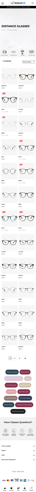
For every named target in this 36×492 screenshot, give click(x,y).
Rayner (3, 275)
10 (25, 358)
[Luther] (9, 337)
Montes (20, 133)
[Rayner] (9, 266)
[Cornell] (26, 100)
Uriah (20, 299)
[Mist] (9, 147)
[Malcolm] (9, 76)
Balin (2, 180)
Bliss (19, 204)
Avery (3, 204)
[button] (6, 61)
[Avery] (9, 194)
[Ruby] (9, 313)
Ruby (2, 323)
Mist (2, 157)
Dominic (21, 85)
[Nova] (9, 100)
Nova (2, 109)
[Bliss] (26, 194)
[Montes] (26, 123)
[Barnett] (26, 337)
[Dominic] (26, 76)
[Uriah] (26, 289)
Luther (3, 346)
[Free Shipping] (4, 52)
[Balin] (9, 171)
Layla (2, 299)
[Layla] (9, 289)
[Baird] (9, 123)
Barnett (20, 346)
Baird (2, 133)
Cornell (20, 109)
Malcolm (3, 85)
